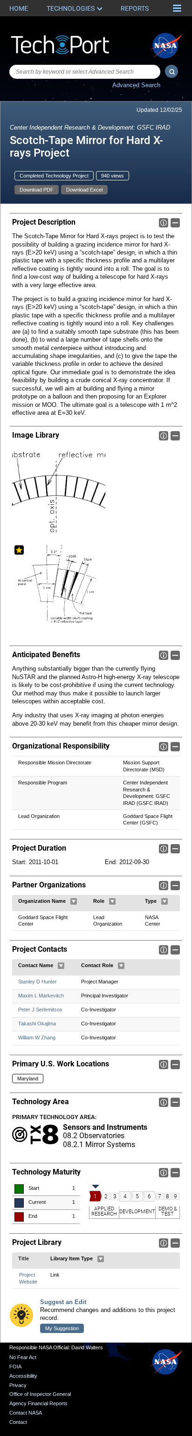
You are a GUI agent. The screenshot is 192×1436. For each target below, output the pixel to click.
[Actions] (73, 901)
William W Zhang (36, 1037)
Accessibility (23, 1376)
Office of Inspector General (40, 1394)
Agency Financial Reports (38, 1403)
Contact (18, 1422)
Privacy (18, 1385)
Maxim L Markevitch (41, 995)
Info (163, 222)
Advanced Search (136, 85)
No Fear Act (22, 1357)
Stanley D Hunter (37, 981)
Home (18, 8)
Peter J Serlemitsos (40, 1009)
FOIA (15, 1366)
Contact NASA (25, 1412)
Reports (135, 8)
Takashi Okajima (37, 1023)
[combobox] (84, 72)
